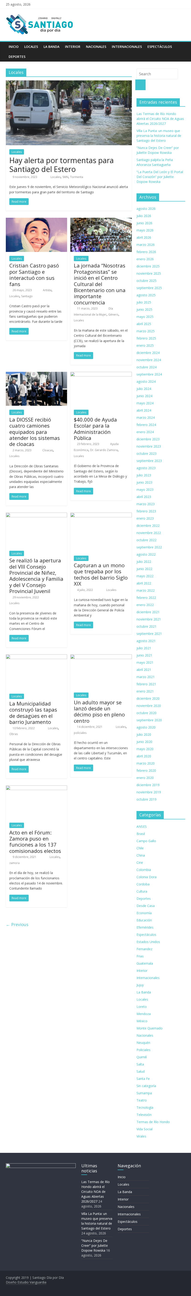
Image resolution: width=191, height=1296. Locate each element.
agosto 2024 (146, 381)
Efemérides (144, 927)
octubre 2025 (146, 280)
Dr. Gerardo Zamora (104, 450)
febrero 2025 (146, 338)
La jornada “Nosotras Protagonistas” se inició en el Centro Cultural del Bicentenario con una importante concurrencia (100, 284)
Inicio (14, 46)
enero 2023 (145, 518)
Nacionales (96, 46)
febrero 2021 (146, 684)
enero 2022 (145, 605)
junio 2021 (144, 655)
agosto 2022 (146, 554)
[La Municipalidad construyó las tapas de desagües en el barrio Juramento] (36, 657)
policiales (80, 733)
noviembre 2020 (148, 705)
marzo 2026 (145, 244)
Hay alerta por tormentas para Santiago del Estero (61, 164)
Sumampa (144, 1093)
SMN (65, 177)
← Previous (17, 924)
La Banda (51, 46)
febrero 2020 (146, 770)
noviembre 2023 (148, 446)
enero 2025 (145, 345)
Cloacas (47, 450)
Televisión (144, 1114)
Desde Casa (145, 906)
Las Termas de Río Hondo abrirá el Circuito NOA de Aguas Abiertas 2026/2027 (160, 119)
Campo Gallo (146, 841)
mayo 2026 (144, 230)
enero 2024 (145, 432)
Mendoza (143, 1014)
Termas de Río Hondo (153, 1122)
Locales (31, 46)
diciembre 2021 (148, 612)
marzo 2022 (145, 590)
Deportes (17, 56)
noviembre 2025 (148, 273)
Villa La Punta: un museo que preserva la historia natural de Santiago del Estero (158, 136)
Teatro (141, 1100)
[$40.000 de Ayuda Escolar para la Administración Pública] (101, 374)
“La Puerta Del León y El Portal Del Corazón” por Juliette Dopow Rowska (159, 177)
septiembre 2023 (149, 460)
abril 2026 (143, 237)
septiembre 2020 (149, 720)
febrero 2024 (146, 424)
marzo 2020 (145, 763)
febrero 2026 (146, 252)
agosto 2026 (146, 208)
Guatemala (144, 963)
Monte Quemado (149, 1028)
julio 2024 (143, 388)
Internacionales (127, 46)
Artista (47, 290)
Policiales (143, 1050)
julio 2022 (143, 561)
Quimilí (141, 1057)
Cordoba (143, 884)
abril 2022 (143, 583)
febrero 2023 (146, 511)
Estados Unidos (148, 942)
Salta (140, 1064)
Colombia (143, 869)
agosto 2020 (146, 727)
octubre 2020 (146, 713)
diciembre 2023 (148, 439)
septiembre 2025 (149, 288)
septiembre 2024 (149, 374)
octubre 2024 (146, 367)
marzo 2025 (145, 331)
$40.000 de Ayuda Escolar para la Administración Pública (95, 428)
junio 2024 (144, 396)
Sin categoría (146, 1086)
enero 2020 (145, 777)
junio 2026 (144, 223)
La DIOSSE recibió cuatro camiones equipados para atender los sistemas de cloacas (34, 432)
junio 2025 (144, 309)
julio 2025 (143, 302)
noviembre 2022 (148, 533)
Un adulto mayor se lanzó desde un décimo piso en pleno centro (99, 711)
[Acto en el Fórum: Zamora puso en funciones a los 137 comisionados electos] (36, 788)
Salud (140, 1071)
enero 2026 (145, 259)
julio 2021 (143, 648)
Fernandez (144, 949)
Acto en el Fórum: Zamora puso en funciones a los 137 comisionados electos (35, 841)
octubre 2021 (146, 626)
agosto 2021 (146, 641)
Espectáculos (159, 46)
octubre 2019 (146, 799)
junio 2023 (144, 482)
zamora (14, 863)
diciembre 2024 (148, 352)
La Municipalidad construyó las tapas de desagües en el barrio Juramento (33, 712)
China (140, 855)
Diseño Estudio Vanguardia (26, 1282)
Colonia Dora (146, 877)
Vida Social (144, 1129)
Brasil (140, 833)
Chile (140, 848)
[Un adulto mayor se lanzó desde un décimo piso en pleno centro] (101, 657)
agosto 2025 (146, 295)
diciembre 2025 (148, 266)
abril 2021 (143, 669)
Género (113, 315)
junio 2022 (144, 569)
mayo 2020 (144, 749)
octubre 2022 (146, 540)
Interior (72, 46)
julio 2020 (143, 734)
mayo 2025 (144, 316)
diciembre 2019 (148, 785)
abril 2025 (143, 324)
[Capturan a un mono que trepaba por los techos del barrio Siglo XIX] (101, 515)
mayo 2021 (144, 662)
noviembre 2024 (148, 360)
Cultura (141, 891)
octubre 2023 (146, 453)
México (141, 1021)
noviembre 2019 (148, 792)
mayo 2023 (144, 489)
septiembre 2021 (149, 633)
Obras (13, 734)
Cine (139, 862)
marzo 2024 (145, 417)
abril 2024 (143, 410)
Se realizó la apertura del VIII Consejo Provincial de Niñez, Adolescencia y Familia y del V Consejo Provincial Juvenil (36, 575)
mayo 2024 (144, 403)
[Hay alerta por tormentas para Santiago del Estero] (69, 83)
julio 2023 (143, 475)
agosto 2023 (146, 468)
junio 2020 (144, 741)
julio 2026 (143, 216)
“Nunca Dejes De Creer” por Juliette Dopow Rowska (94, 1245)
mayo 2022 (144, 576)
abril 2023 (143, 497)
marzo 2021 (145, 677)
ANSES (141, 826)
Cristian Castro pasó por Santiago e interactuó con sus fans (34, 274)
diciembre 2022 (148, 525)
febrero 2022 (146, 597)
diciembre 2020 (148, 698)
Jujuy (140, 985)
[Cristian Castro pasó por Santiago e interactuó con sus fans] (36, 220)
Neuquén (143, 1042)
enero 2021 (145, 691)
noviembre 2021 (148, 619)
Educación (144, 920)
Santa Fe (143, 1078)
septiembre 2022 (149, 547)
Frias (140, 956)
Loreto (141, 1006)
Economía (144, 913)
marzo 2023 (145, 504)
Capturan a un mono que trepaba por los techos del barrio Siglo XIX (101, 574)
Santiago (27, 296)
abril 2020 (143, 756)
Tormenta (76, 177)
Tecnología (144, 1107)
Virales (141, 1136)
